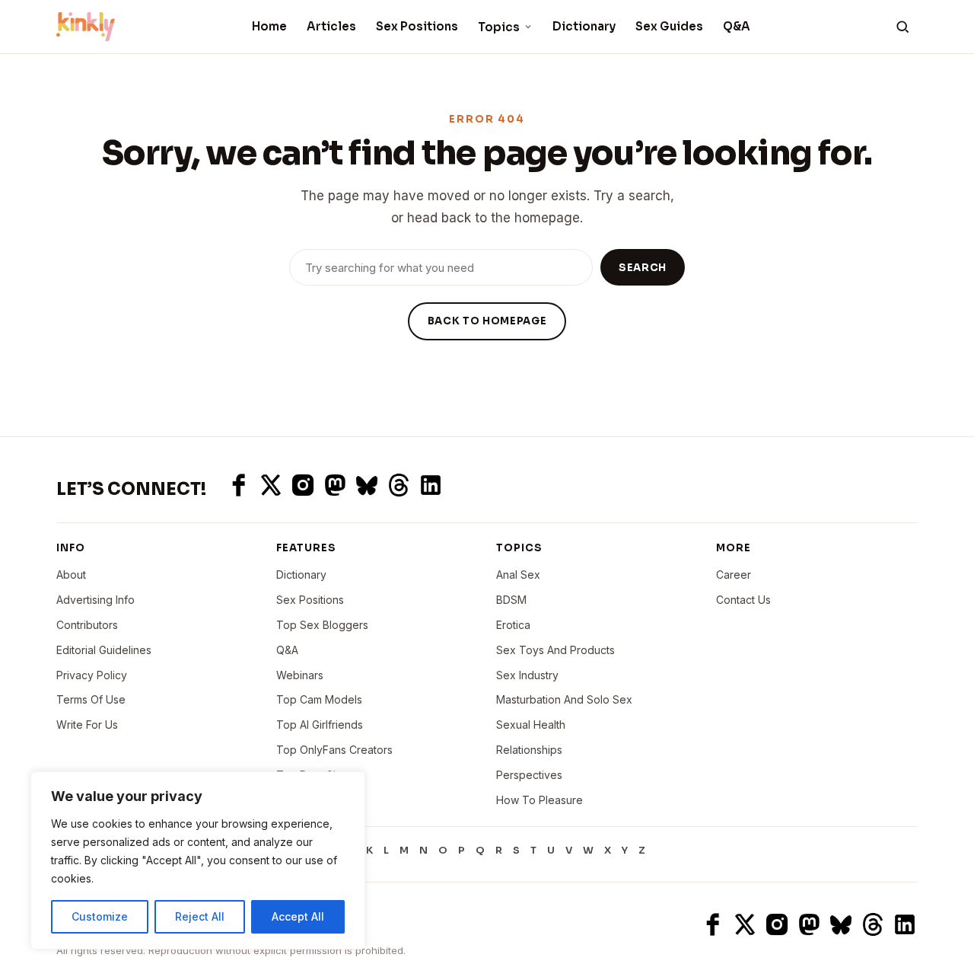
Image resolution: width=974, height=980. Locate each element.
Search (643, 267)
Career (733, 574)
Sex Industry (527, 675)
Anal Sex (518, 574)
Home (269, 26)
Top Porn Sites (313, 774)
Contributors (87, 624)
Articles (331, 26)
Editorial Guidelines (103, 649)
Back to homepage (487, 320)
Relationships (529, 749)
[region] (197, 860)
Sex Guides (669, 26)
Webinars (299, 675)
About (71, 574)
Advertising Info (95, 599)
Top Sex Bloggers (322, 624)
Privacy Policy (91, 675)
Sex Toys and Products (555, 649)
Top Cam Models (319, 699)
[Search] (902, 26)
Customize (100, 916)
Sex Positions (417, 26)
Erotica (513, 624)
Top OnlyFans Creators (334, 749)
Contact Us (743, 599)
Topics (499, 27)
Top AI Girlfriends (319, 724)
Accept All (298, 916)
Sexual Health (530, 724)
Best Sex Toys (312, 799)
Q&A (736, 26)
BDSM (511, 599)
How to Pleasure (539, 799)
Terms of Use (91, 699)
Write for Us (87, 724)
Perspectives (529, 774)
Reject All (199, 916)
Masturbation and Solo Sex (564, 699)
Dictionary (584, 26)
